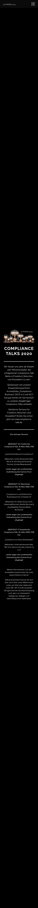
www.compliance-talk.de (18, 575)
